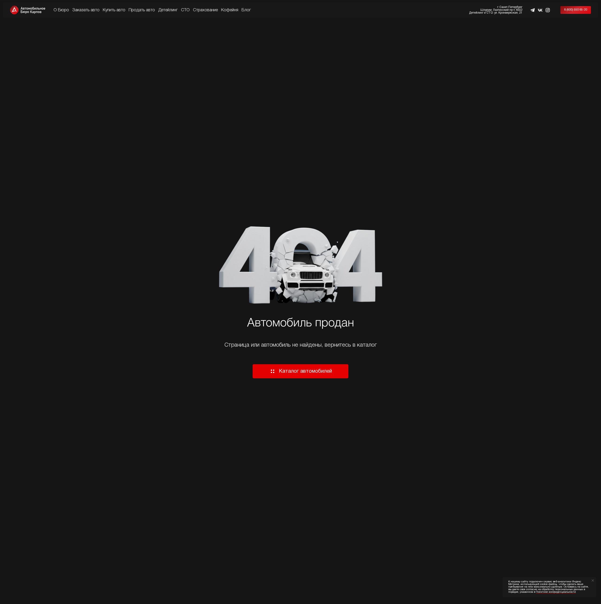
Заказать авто (86, 10)
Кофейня (229, 10)
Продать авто (142, 10)
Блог (246, 10)
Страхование (205, 10)
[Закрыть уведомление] (592, 580)
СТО (185, 10)
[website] (532, 10)
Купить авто (114, 10)
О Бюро (61, 10)
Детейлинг (168, 10)
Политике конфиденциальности (556, 592)
